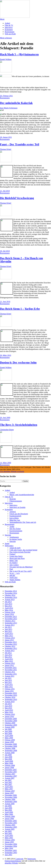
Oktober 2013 (10, 621)
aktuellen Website (11, 863)
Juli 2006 (8, 806)
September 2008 (11, 751)
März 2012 (9, 661)
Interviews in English (17, 507)
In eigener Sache (15, 539)
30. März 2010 (5, 355)
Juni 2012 (8, 655)
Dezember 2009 (11, 719)
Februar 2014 (10, 612)
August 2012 (9, 651)
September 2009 (11, 725)
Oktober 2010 (10, 697)
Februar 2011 (10, 689)
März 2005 (9, 838)
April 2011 (9, 685)
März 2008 (9, 763)
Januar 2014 (9, 614)
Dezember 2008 (11, 744)
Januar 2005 (9, 842)
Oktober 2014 (10, 595)
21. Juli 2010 (5, 191)
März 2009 (9, 738)
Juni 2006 (8, 808)
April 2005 (9, 836)
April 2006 (9, 812)
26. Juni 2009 (5, 418)
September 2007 (11, 776)
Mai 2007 (8, 785)
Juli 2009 (8, 729)
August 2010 (9, 702)
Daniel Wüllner (6, 59)
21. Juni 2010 (5, 302)
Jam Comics (14, 565)
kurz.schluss (14, 518)
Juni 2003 (8, 855)
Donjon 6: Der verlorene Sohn (18, 362)
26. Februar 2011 (6, 96)
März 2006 (9, 814)
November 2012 (11, 644)
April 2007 (9, 787)
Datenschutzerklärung (13, 861)
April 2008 (9, 761)
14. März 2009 (5, 463)
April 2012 (9, 659)
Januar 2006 (9, 819)
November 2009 (11, 721)
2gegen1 (12, 512)
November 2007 (11, 772)
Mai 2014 (8, 606)
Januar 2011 (9, 691)
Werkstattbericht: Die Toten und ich (22, 522)
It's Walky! (13, 563)
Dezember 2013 (11, 617)
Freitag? (12, 554)
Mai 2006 (8, 810)
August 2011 (9, 676)
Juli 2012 (8, 653)
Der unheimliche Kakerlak (16, 102)
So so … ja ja (14, 573)
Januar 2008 (9, 768)
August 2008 (9, 753)
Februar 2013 (10, 638)
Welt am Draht (10, 34)
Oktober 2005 (10, 825)
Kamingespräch (15, 516)
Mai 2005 (8, 833)
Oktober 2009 (10, 723)
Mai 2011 (8, 682)
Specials (8, 535)
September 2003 (11, 853)
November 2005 (11, 823)
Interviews (9, 27)
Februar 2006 (10, 816)
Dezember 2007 (11, 770)
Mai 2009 (8, 733)
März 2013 (9, 636)
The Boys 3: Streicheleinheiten (18, 424)
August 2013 (9, 625)
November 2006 (11, 797)
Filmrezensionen (15, 501)
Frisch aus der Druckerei (18, 514)
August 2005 (9, 829)
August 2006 (9, 804)
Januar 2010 (9, 716)
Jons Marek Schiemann (8, 108)
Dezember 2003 (11, 850)
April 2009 (9, 736)
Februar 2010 (10, 714)
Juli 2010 (8, 704)
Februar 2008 (10, 765)
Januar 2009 (9, 742)
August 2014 (9, 600)
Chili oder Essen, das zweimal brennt (23, 550)
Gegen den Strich (16, 556)
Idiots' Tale (13, 561)
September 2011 (11, 674)
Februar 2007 (10, 791)
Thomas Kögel (5, 149)
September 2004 (11, 846)
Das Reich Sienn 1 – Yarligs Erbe (20, 308)
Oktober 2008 (10, 748)
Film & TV (9, 25)
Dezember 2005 (11, 821)
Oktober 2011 (10, 672)
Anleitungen (14, 537)
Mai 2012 (8, 657)
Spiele (7, 544)
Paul (11, 569)
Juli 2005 (8, 831)
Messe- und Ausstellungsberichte (21, 495)
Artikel (7, 23)
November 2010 (11, 695)
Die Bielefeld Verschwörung (17, 198)
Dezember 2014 (11, 591)
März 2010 (9, 712)
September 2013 (11, 623)
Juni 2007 (8, 782)
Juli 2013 (8, 627)
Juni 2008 (8, 757)
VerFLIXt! (13, 578)
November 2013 (11, 619)
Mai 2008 (8, 759)
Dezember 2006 (11, 795)
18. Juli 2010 (5, 251)
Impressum (31, 859)
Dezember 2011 (11, 668)
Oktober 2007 (10, 774)
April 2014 (9, 608)
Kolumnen (9, 30)
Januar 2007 (9, 793)
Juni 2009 (8, 731)
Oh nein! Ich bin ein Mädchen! (21, 567)
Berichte (12, 499)
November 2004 (11, 844)
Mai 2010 (8, 708)
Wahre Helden (14, 580)
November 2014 (11, 593)
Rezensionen (9, 32)
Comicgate (19, 859)
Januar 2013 (9, 640)
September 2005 (11, 827)
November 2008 (11, 746)
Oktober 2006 (10, 799)
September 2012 (11, 648)
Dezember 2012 (11, 642)
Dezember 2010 (11, 693)
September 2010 (11, 699)
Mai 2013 (8, 631)
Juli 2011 (8, 678)
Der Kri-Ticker (15, 529)
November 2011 (11, 670)
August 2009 (9, 727)
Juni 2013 (8, 629)
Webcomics (9, 546)
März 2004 (9, 848)
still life (12, 575)
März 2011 (9, 687)
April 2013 (9, 634)
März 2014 (9, 610)
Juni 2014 (8, 604)
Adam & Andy (15, 548)
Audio (11, 527)
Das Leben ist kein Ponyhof (19, 552)
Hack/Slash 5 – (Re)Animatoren (19, 54)
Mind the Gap (14, 520)
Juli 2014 (8, 602)
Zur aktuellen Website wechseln (12, 471)
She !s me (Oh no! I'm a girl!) (20, 571)
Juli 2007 (8, 780)
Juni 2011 (8, 680)
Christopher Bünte (7, 430)
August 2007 (9, 778)
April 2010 (9, 710)
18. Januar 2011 (6, 137)
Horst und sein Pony (17, 558)
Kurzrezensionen (15, 531)
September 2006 (11, 802)
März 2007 (9, 789)
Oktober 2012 (10, 646)
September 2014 (11, 597)
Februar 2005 (10, 840)
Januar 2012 (9, 665)
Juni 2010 (8, 706)
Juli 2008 (8, 755)
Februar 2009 (10, 740)
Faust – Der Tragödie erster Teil (19, 144)
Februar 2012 (10, 663)
